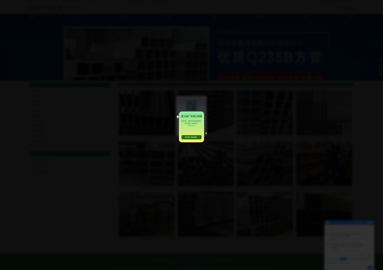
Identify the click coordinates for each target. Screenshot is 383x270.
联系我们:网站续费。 (191, 137)
